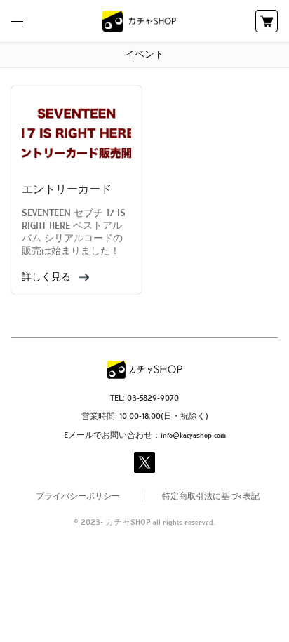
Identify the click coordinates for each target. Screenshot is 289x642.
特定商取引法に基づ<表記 (211, 497)
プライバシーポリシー (78, 497)
